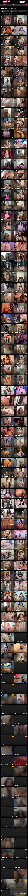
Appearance (6, 11)
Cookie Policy (18, 891)
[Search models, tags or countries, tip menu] (26, 5)
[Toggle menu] (1, 2)
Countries (14, 11)
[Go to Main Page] (8, 1)
